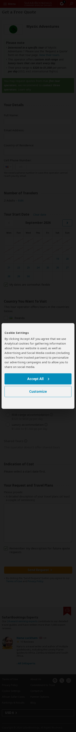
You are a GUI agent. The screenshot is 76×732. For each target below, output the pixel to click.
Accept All (35, 379)
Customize (38, 391)
